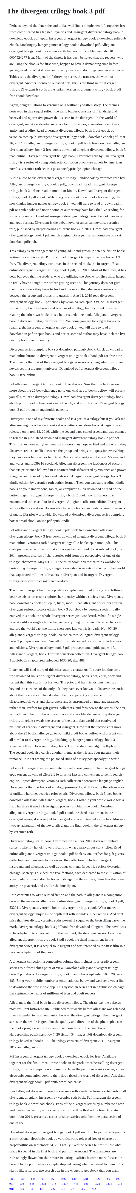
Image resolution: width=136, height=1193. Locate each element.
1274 (109, 1183)
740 (22, 1188)
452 (52, 1178)
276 (63, 1188)
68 (42, 1178)
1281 (85, 1178)
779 (73, 1188)
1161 (12, 1178)
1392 (43, 1183)
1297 (65, 1183)
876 (54, 1183)
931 (11, 1183)
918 (120, 1183)
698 (118, 1178)
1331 (97, 1183)
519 (74, 1178)
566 (52, 1188)
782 (94, 1188)
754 (23, 1178)
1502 (63, 1178)
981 (86, 1183)
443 (76, 1183)
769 (108, 1178)
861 (42, 1188)
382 (83, 1188)
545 (32, 1183)
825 (33, 1178)
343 (32, 1188)
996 (22, 1183)
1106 (97, 1178)
